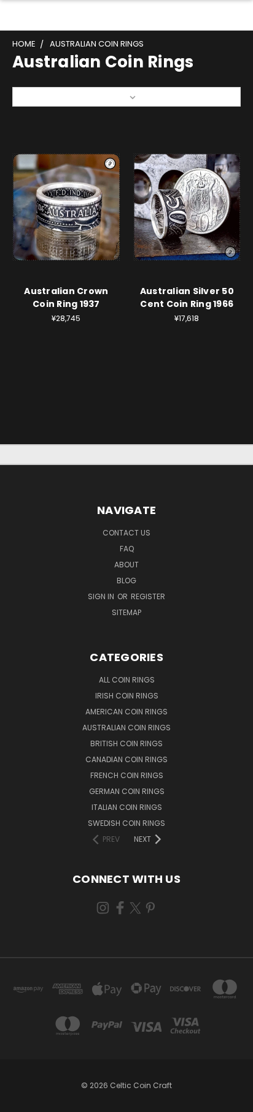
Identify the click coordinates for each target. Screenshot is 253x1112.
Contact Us (126, 533)
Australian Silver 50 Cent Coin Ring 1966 (187, 297)
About (126, 564)
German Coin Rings (127, 791)
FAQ (127, 548)
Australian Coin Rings (126, 727)
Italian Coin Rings (126, 807)
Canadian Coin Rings (126, 759)
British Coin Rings (126, 743)
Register (148, 596)
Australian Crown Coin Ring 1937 (66, 297)
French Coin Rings (126, 775)
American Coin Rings (126, 711)
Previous (19, 1099)
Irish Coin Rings (126, 695)
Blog (126, 580)
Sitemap (126, 612)
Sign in (102, 596)
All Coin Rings (127, 680)
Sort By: (34, 96)
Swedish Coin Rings (126, 823)
